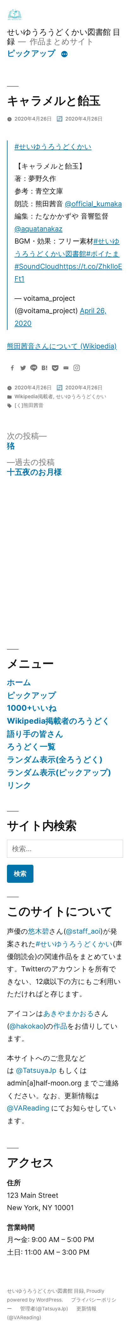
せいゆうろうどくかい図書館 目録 (45, 1291)
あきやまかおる (68, 1013)
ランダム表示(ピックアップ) (59, 772)
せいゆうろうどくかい (81, 396)
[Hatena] (44, 368)
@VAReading (28, 1108)
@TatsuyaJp (36, 1070)
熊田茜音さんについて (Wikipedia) (62, 346)
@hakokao (26, 1026)
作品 (60, 1026)
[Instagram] (76, 368)
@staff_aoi (83, 931)
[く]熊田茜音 (29, 405)
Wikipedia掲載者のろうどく (58, 721)
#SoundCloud (37, 266)
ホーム (19, 682)
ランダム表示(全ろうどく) (55, 759)
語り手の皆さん (35, 734)
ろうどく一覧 (31, 746)
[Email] (66, 368)
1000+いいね (32, 708)
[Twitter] (23, 368)
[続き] (64, 54)
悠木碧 (38, 931)
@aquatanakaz (38, 229)
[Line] (33, 368)
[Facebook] (12, 368)
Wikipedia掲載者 (34, 396)
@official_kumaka (93, 204)
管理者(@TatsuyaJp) (44, 1309)
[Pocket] (55, 368)
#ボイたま (103, 254)
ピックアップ (31, 53)
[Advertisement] (65, 563)
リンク (19, 785)
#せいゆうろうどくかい (53, 146)
